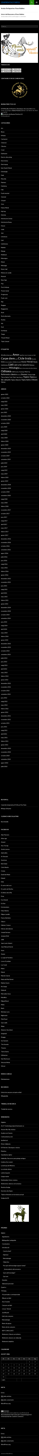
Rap (2, 302)
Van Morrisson (5, 1059)
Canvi (26, 355)
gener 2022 (4, 409)
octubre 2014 (5, 615)
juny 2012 (4, 698)
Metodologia (7, 1258)
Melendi (3, 990)
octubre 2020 (5, 423)
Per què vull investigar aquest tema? (14, 1265)
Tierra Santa (5, 377)
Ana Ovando (6, 1302)
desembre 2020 (6, 416)
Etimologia (4, 171)
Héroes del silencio (7, 929)
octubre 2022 (5, 398)
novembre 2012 (6, 687)
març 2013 (4, 672)
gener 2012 (4, 712)
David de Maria (5, 874)
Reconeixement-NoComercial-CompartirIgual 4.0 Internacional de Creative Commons (16, 1415)
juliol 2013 (4, 658)
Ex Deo (3, 903)
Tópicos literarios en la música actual (12, 1194)
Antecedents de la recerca (12, 1269)
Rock (2, 312)
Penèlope (21, 372)
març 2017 (4, 528)
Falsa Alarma (5, 911)
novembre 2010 (6, 752)
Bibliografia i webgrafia (9, 1240)
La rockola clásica (6, 1169)
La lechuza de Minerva (8, 1165)
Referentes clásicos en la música (11, 1184)
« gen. (3, 1380)
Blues (2, 132)
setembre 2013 (6, 654)
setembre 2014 (6, 618)
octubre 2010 (5, 755)
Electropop (4, 164)
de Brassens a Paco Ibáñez (12, 14)
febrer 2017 (4, 531)
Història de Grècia (6, 218)
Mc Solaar (4, 986)
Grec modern (8, 362)
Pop (2, 283)
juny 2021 (4, 412)
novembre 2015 (6, 582)
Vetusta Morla (5, 1062)
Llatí (2, 240)
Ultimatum (4, 1055)
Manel (3, 972)
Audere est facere (6, 1133)
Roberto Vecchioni (7, 1030)
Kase (2, 950)
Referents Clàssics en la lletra (11, 1334)
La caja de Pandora (6, 957)
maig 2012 (4, 701)
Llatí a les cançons (21, 365)
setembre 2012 (6, 694)
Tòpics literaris (16, 380)
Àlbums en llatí (6, 1298)
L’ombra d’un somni (7, 1162)
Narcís (21, 368)
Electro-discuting (6, 157)
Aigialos (3, 1122)
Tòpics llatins (26, 380)
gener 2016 (4, 575)
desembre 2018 (6, 484)
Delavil (3, 878)
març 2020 (4, 437)
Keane (3, 954)
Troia (10, 377)
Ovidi (12, 372)
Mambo (3, 247)
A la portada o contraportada (11, 1294)
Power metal (5, 291)
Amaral (3, 842)
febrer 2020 (4, 441)
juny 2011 (4, 727)
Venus (3, 382)
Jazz (2, 233)
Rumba (3, 320)
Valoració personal (7, 1283)
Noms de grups (6, 1323)
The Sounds (5, 1044)
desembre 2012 (6, 683)
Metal (3, 262)
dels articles (6, 1396)
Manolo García (5, 976)
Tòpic (14, 377)
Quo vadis (4, 1023)
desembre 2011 (6, 716)
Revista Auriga (5, 1187)
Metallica (4, 997)
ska (2, 323)
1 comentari (22, 16)
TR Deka (3, 1291)
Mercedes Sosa (6, 994)
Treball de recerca (6, 1109)
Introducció (5, 1247)
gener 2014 (4, 640)
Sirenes (24, 374)
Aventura (4, 860)
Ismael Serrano (5, 932)
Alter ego (4, 838)
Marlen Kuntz (5, 983)
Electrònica (4, 161)
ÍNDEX (3, 1233)
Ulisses (34, 379)
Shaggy (3, 1037)
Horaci (30, 361)
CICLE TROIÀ (6, 1309)
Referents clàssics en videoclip (11, 1338)
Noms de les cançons (8, 1327)
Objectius (6, 1262)
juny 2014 (4, 622)
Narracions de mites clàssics (30, 368)
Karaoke (4, 1280)
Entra (2, 1392)
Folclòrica (4, 186)
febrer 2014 (4, 636)
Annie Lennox (5, 849)
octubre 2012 (5, 690)
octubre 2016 (5, 546)
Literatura (4, 236)
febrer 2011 (4, 741)
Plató (26, 372)
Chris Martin (5, 867)
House (3, 226)
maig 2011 (4, 730)
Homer (23, 362)
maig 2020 (4, 430)
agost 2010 (4, 763)
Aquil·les (22, 355)
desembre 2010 (6, 748)
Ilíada (35, 362)
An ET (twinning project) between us (12, 1126)
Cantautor (4, 139)
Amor (16, 354)
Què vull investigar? (9, 1273)
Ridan (2, 1026)
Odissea (6, 371)
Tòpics (26, 377)
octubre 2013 (5, 651)
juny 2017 (4, 517)
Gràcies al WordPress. (7, 1453)
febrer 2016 (4, 571)
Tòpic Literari (5, 341)
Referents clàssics (9, 374)
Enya (2, 896)
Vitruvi (3, 1066)
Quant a (3, 1287)
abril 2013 (4, 669)
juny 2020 (4, 427)
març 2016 (4, 568)
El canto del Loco (6, 885)
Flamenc (3, 182)
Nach (2, 1008)
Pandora (17, 371)
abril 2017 (4, 524)
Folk (2, 189)
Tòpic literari (19, 377)
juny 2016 (4, 560)
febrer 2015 (4, 600)
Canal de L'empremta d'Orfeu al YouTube (13, 805)
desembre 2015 (6, 578)
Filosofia (3, 179)
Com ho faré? (7, 1251)
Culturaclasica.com (7, 1137)
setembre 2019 (6, 459)
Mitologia (4, 265)
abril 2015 (4, 593)
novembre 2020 (6, 419)
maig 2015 (4, 589)
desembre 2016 (6, 539)
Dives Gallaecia (5, 1144)
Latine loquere (5, 1173)
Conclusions (6, 1244)
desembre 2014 (6, 607)
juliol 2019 (4, 463)
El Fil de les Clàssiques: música (10, 1147)
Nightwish (4, 1015)
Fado (2, 175)
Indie (2, 229)
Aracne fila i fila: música (8, 1129)
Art (2, 128)
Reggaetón (4, 309)
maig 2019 (4, 470)
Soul (2, 327)
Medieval (4, 255)
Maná (2, 968)
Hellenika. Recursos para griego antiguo (13, 1158)
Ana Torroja (4, 845)
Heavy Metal (5, 208)
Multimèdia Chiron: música (9, 1180)
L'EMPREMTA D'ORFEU (10, 2)
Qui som (5, 1276)
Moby (2, 1004)
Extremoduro (5, 907)
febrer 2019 (4, 477)
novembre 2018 (6, 488)
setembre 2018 (6, 495)
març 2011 (4, 737)
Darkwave (4, 153)
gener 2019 (4, 481)
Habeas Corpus (6, 925)
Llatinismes (4, 244)
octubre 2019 (5, 456)
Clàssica (3, 146)
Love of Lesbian (6, 961)
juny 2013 (4, 662)
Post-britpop (5, 287)
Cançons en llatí (32, 355)
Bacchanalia (4, 821)
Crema (3, 871)
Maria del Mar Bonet (7, 979)
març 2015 (4, 596)
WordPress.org (5, 1403)
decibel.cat (4, 1140)
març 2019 (4, 474)
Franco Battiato (6, 918)
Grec (2, 204)
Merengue (4, 258)
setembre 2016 (6, 550)
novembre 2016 (6, 542)
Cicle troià (24, 358)
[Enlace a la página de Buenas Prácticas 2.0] (11, 114)
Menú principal (36, 2)
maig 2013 (4, 665)
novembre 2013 (6, 647)
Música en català (6, 273)
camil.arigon (15, 16)
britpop (3, 135)
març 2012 (4, 705)
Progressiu (4, 294)
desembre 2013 (6, 643)
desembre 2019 (6, 448)
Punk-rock (4, 298)
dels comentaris (7, 1400)
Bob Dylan (4, 864)
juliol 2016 (4, 557)
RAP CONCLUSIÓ (8, 1330)
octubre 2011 (5, 723)
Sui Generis (4, 1041)
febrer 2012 (4, 708)
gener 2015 (4, 604)
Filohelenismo (5, 1079)
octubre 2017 (5, 513)
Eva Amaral (4, 900)
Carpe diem (8, 358)
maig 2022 (4, 401)
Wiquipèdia (4, 1096)
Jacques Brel (5, 936)
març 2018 (4, 503)
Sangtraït (4, 1033)
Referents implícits (8, 1341)
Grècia (15, 362)
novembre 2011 (6, 719)
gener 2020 (4, 445)
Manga (3, 251)
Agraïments (5, 1237)
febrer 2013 (4, 676)
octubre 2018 (5, 492)
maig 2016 (4, 564)
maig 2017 (4, 521)
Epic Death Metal (6, 168)
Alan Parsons (5, 835)
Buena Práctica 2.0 (17, 110)
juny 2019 (4, 466)
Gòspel (3, 200)
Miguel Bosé (5, 1001)
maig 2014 (4, 625)
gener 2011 (4, 745)
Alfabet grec (9, 355)
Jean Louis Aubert (6, 943)
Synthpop (4, 330)
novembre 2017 (6, 510)
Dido (2, 882)
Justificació (5, 1312)
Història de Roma (6, 222)
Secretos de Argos (7, 1191)
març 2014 (4, 633)
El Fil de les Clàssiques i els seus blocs (21, 108)
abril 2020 (4, 434)
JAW (2, 939)
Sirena (19, 374)
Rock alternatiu (5, 316)
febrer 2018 (4, 506)
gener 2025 (4, 394)
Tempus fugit (31, 374)
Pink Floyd (4, 1019)
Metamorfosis (5, 368)
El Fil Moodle (5, 108)
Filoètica (3, 1151)
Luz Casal (4, 965)
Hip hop (3, 211)
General (3, 197)
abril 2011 (4, 734)
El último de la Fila (6, 892)
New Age (4, 280)
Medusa (31, 365)
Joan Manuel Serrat (7, 947)
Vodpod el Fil (5, 1198)
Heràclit (19, 362)
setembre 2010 (6, 759)
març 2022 (4, 405)
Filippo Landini (5, 914)
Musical (3, 276)
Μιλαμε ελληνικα (6, 808)
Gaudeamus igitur (6, 1155)
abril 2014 (4, 629)
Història (3, 215)
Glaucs (3, 921)
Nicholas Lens (5, 1012)
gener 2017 (4, 535)
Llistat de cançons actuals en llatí (11, 1092)
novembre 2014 (6, 611)
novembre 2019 (6, 452)
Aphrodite (4, 853)
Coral (2, 150)
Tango (3, 334)
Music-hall (4, 269)
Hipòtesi (5, 1255)
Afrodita (3, 355)
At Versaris (4, 856)
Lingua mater (5, 1176)
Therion (3, 1048)
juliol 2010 (4, 766)
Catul (16, 359)
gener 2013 (4, 680)
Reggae (3, 305)
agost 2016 (4, 553)
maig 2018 (4, 499)
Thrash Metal (5, 338)
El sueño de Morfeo (7, 889)
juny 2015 (4, 586)
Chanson (4, 143)
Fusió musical (5, 193)
